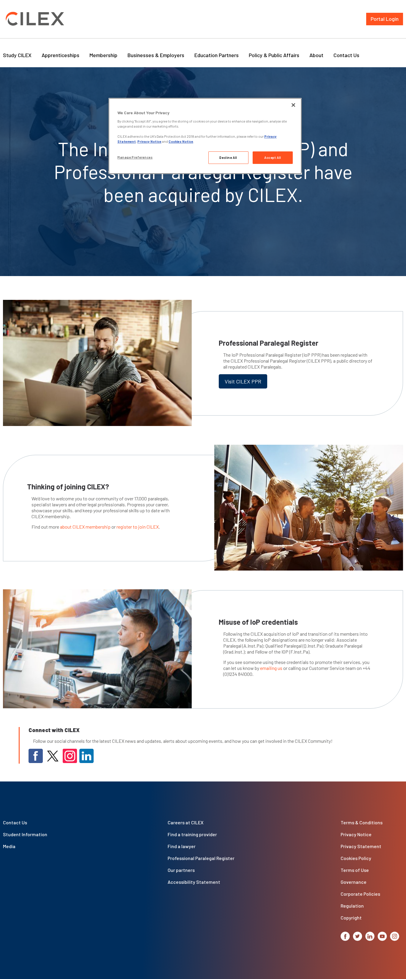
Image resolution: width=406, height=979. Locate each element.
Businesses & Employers (156, 55)
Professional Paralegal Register (201, 858)
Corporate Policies (360, 894)
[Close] (293, 105)
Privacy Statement (361, 846)
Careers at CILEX (186, 822)
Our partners (181, 870)
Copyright (351, 917)
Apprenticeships (60, 55)
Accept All (272, 157)
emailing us (271, 668)
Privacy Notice (356, 834)
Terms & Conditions (362, 822)
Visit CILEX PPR (243, 381)
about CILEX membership (85, 527)
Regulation (352, 905)
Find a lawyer (182, 846)
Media (9, 846)
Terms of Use (355, 870)
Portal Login (385, 18)
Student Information (25, 834)
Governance (353, 882)
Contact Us (346, 55)
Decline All (228, 157)
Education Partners (216, 55)
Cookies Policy (356, 858)
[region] (205, 136)
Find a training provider (192, 834)
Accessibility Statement (194, 882)
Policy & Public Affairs (274, 55)
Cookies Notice (181, 141)
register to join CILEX (138, 527)
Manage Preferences (134, 157)
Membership (103, 55)
